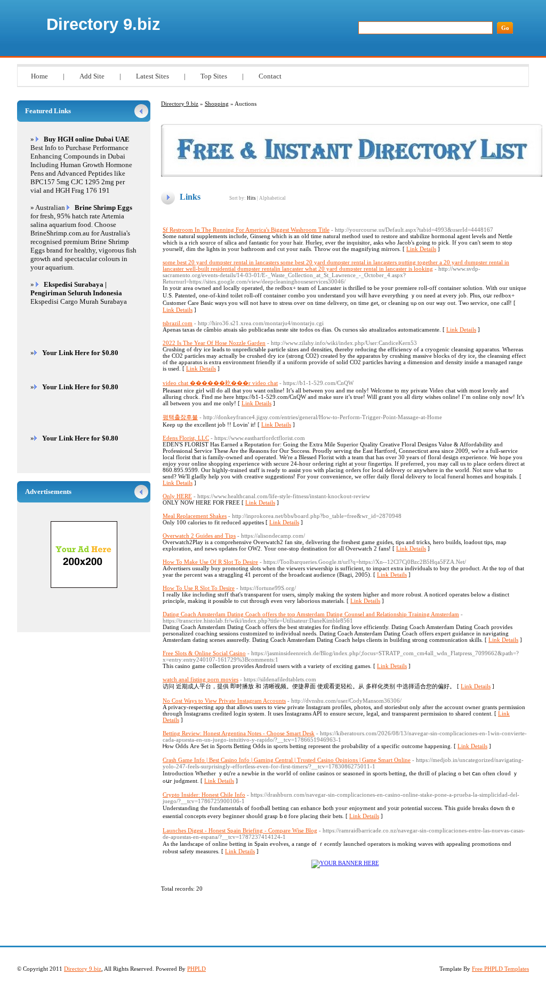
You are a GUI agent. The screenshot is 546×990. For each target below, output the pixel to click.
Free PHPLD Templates (500, 968)
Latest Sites (152, 76)
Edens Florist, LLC (186, 438)
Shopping (217, 103)
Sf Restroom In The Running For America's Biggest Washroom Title (246, 229)
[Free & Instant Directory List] (351, 174)
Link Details (421, 249)
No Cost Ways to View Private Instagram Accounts (224, 700)
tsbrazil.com (177, 323)
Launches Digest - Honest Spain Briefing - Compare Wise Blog (240, 830)
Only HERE (177, 496)
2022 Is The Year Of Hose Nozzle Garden (214, 343)
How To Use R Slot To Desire (199, 588)
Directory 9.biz (103, 24)
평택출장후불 (180, 417)
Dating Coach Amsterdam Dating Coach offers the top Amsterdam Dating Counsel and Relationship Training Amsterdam (311, 614)
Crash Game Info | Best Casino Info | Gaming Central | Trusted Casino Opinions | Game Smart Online (287, 760)
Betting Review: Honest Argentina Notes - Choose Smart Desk (239, 733)
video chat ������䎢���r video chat (220, 383)
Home (39, 76)
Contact (270, 76)
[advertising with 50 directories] (345, 863)
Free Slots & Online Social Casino (204, 653)
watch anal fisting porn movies (200, 679)
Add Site (92, 76)
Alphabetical (272, 198)
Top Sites (213, 76)
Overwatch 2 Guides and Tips (199, 535)
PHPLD (196, 968)
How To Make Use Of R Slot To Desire (210, 562)
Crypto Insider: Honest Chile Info (204, 794)
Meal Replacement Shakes (195, 516)
